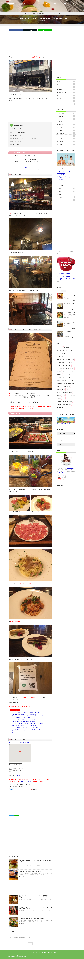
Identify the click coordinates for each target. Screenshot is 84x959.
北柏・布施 (66, 98)
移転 (63, 398)
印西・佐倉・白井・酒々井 (66, 116)
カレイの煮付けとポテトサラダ (63, 170)
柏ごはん (47, 3)
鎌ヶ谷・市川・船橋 (66, 119)
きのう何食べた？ (66, 188)
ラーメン (68, 365)
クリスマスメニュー (62, 353)
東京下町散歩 (66, 127)
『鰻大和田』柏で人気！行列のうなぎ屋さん (30, 871)
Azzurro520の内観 (16, 135)
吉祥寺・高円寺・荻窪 (66, 136)
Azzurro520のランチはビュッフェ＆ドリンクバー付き (24, 138)
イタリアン (16, 775)
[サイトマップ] (73, 1)
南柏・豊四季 (66, 89)
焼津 (73, 395)
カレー (59, 350)
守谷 (59, 377)
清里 (63, 395)
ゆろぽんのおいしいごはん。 (18, 4)
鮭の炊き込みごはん (61, 174)
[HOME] (75, 1)
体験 (59, 371)
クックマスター (66, 197)
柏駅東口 (60, 386)
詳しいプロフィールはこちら (64, 472)
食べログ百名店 (66, 404)
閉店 (59, 404)
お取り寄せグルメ (72, 3)
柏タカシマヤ (66, 84)
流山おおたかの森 (67, 392)
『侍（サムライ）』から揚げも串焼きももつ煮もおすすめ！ (25, 721)
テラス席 (71, 359)
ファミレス (60, 365)
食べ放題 (60, 407)
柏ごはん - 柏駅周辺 (33, 818)
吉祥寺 (70, 371)
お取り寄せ (66, 200)
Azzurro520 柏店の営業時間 (18, 132)
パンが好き (60, 362)
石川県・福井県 (66, 144)
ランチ (47, 818)
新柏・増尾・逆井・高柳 (66, 92)
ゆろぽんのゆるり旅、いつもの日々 (64, 423)
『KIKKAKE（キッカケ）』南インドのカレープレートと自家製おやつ (28, 723)
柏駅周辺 (38, 818)
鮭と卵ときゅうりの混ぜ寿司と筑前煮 (64, 177)
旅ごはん (59, 3)
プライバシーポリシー (52, 952)
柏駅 (20, 775)
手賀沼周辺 (66, 86)
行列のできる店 (61, 401)
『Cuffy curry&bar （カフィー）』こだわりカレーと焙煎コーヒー (27, 727)
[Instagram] (72, 1)
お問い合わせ (44, 952)
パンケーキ (68, 362)
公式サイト (24, 781)
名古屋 (59, 374)
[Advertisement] (30, 44)
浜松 (59, 395)
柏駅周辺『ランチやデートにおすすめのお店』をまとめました (26, 712)
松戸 (71, 380)
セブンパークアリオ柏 (66, 101)
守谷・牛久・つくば (66, 124)
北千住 (64, 371)
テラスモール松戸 (62, 359)
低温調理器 (66, 194)
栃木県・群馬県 (66, 138)
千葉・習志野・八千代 (66, 121)
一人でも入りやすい (68, 368)
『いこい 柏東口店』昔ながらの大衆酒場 (21, 718)
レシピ (59, 368)
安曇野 (64, 377)
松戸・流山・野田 (66, 113)
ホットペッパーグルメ (29, 166)
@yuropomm (70, 468)
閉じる (49, 125)
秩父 (59, 398)
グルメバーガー (61, 356)
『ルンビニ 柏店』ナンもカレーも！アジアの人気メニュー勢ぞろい (27, 729)
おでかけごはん (54, 3)
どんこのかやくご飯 (61, 173)
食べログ (26, 167)
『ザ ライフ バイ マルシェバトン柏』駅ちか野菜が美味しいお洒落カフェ (29, 716)
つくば (66, 347)
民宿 (63, 389)
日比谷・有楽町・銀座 (66, 130)
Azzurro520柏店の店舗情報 (18, 144)
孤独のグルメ (66, 374)
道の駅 (69, 401)
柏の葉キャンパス (62, 383)
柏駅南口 (71, 383)
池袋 (68, 389)
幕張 (69, 377)
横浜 (59, 389)
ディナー (50, 818)
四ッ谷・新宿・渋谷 (66, 133)
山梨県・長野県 (66, 141)
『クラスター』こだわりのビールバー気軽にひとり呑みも (25, 725)
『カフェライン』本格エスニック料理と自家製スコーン (25, 714)
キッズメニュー (67, 350)
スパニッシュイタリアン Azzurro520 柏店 (19, 742)
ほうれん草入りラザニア (61, 176)
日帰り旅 (65, 380)
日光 (59, 380)
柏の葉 (66, 95)
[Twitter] (70, 1)
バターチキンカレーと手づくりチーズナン (65, 171)
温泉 (68, 395)
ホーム (30, 943)
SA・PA (59, 347)
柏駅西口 (67, 386)
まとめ (66, 103)
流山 (59, 392)
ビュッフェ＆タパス (16, 141)
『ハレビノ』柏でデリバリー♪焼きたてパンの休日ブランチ (34, 918)
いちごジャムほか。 (60, 179)
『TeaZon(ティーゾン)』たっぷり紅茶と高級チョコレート (25, 719)
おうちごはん (65, 3)
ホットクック (66, 191)
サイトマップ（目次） (35, 952)
